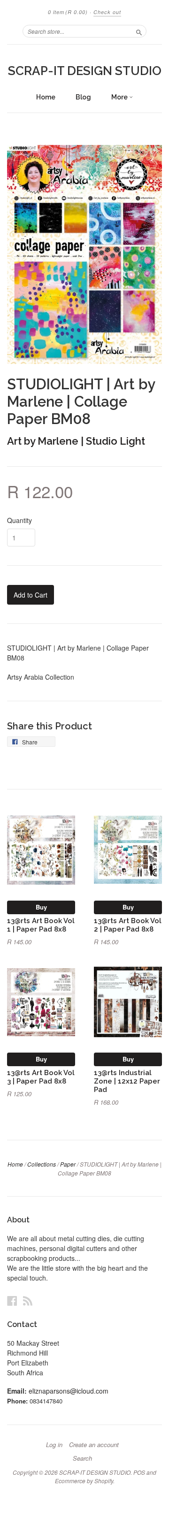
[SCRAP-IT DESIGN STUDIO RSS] (28, 1300)
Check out (107, 11)
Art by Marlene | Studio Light (76, 441)
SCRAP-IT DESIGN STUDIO (84, 71)
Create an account (94, 1444)
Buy (41, 906)
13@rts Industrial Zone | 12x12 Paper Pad (127, 1081)
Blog (83, 97)
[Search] (139, 31)
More (120, 97)
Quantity (19, 520)
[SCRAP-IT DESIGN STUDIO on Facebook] (12, 1300)
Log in (54, 1444)
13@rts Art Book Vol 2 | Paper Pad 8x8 (127, 925)
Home (45, 97)
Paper (68, 1164)
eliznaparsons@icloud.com (68, 1390)
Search (82, 1458)
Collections (41, 1164)
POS (139, 1472)
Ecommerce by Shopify (84, 1481)
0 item (68, 11)
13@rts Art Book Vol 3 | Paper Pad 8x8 (41, 1077)
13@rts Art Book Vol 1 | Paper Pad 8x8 (41, 925)
